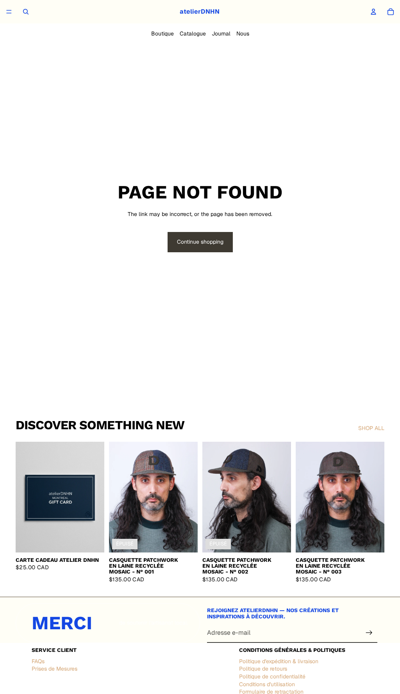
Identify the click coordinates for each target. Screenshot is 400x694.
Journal (221, 33)
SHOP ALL (371, 428)
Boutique (162, 33)
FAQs (38, 661)
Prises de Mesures (54, 669)
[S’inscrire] (369, 633)
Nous (242, 33)
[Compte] (373, 11)
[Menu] (9, 12)
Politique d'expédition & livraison (278, 661)
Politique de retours (263, 669)
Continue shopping (200, 241)
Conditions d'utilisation (267, 684)
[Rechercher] (25, 11)
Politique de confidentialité (272, 676)
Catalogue (193, 33)
